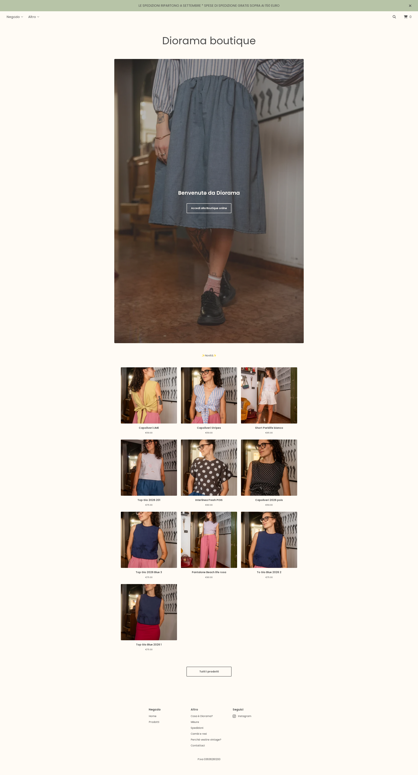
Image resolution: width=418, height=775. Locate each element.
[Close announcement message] (410, 5)
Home (152, 716)
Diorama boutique (209, 40)
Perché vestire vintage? (206, 740)
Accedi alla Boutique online (209, 208)
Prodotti (154, 722)
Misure (195, 722)
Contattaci (198, 745)
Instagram (244, 716)
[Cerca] (394, 17)
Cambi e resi (199, 734)
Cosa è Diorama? (202, 716)
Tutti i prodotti (209, 671)
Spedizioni (197, 728)
